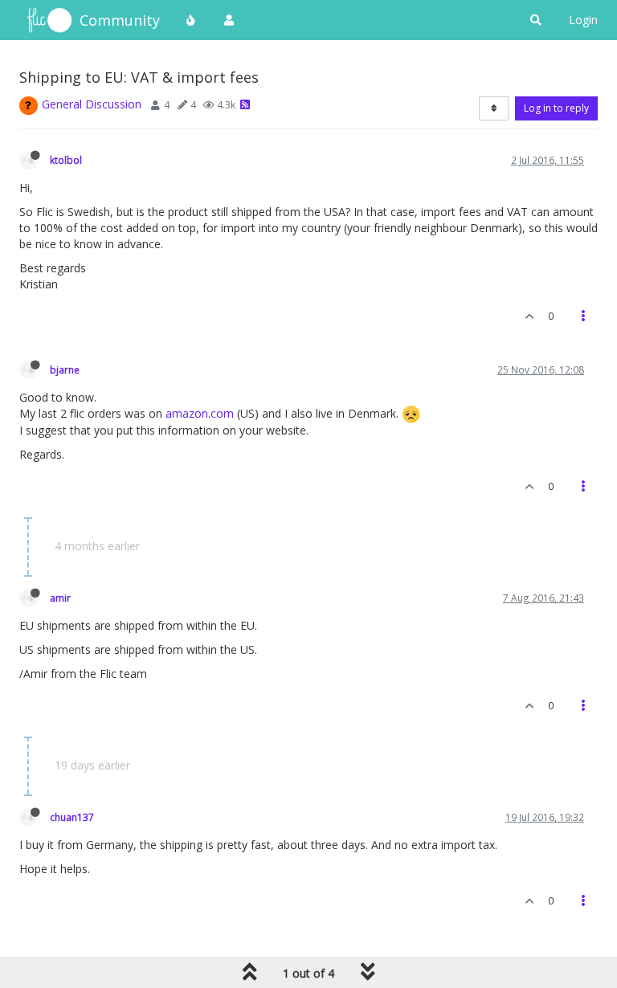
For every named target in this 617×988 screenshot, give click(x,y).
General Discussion (91, 104)
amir (60, 597)
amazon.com (199, 413)
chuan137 (72, 816)
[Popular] (191, 20)
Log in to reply (556, 108)
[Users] (229, 20)
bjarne (65, 369)
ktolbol (66, 159)
